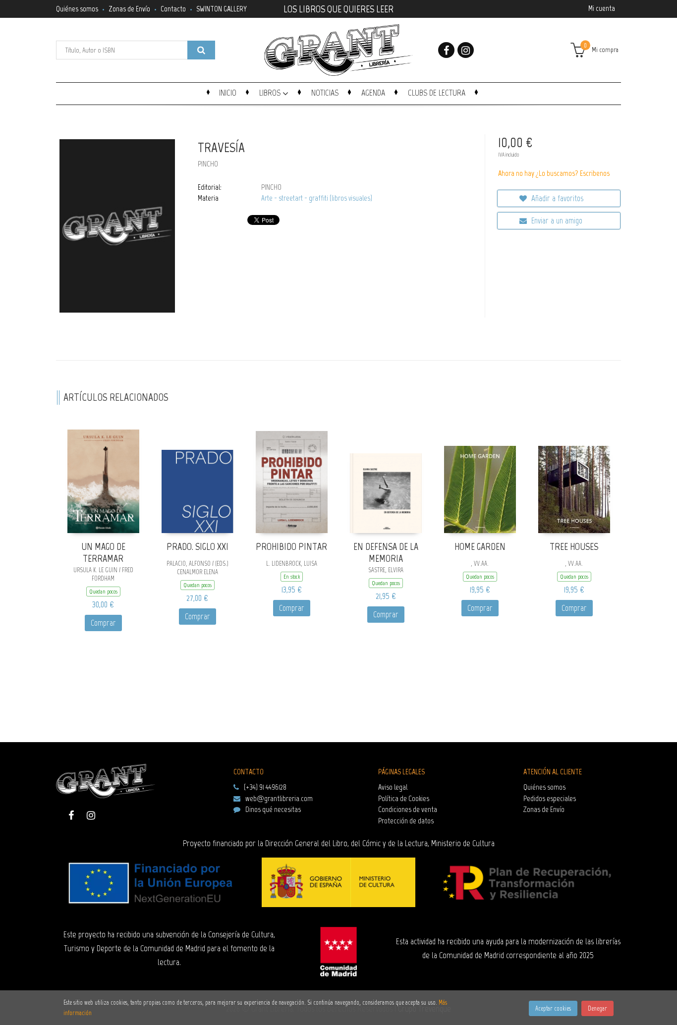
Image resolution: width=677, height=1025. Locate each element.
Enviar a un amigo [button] (555, 220)
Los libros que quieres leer (338, 8)
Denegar (597, 1008)
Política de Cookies (403, 798)
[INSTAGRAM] (465, 50)
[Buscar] (201, 50)
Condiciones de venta (407, 809)
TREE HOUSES (574, 546)
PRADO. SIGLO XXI (197, 546)
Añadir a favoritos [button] (556, 198)
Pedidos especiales (549, 798)
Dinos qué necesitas (273, 809)
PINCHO (208, 164)
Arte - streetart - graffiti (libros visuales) (316, 198)
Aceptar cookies (553, 1008)
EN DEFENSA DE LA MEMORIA (385, 552)
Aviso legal (392, 787)
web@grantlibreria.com (279, 798)
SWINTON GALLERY (221, 8)
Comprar (103, 623)
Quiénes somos (77, 8)
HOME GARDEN (480, 546)
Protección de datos (406, 820)
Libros (270, 92)
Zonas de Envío (129, 8)
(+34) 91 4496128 (265, 787)
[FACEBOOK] (446, 50)
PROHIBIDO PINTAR (291, 546)
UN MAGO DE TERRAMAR (103, 552)
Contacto (173, 8)
